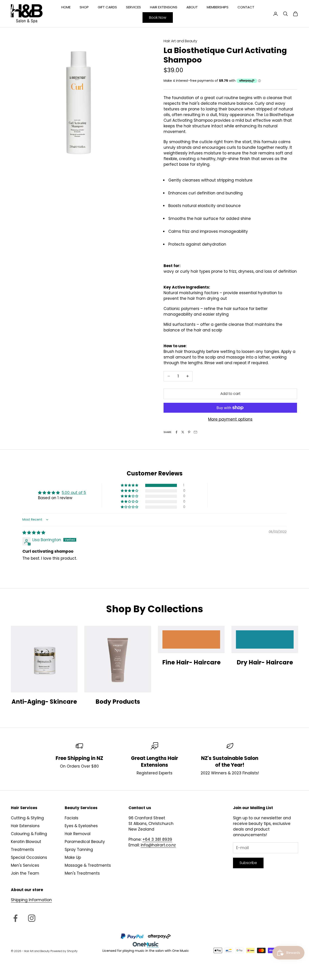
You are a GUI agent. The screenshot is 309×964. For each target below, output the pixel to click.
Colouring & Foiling (29, 833)
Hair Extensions (163, 7)
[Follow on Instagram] (31, 918)
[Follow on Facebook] (15, 918)
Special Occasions (29, 857)
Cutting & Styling (27, 818)
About (192, 7)
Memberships (217, 7)
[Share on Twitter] (183, 432)
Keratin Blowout (26, 841)
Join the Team (25, 873)
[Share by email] (195, 432)
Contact (246, 7)
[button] (130, 485)
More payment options (230, 419)
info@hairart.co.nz (158, 845)
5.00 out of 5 (74, 492)
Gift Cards (107, 7)
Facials (71, 818)
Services (133, 7)
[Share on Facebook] (176, 432)
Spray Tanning (79, 849)
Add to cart (230, 393)
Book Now (157, 17)
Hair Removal (77, 833)
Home (66, 7)
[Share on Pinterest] (189, 432)
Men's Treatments (82, 873)
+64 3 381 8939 (157, 839)
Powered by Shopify (64, 951)
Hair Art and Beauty (180, 41)
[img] (33, 532)
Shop (84, 7)
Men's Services (25, 865)
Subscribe (248, 862)
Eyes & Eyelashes (81, 826)
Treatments (22, 849)
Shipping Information (31, 900)
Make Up (73, 857)
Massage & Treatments (88, 865)
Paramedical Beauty (85, 841)
